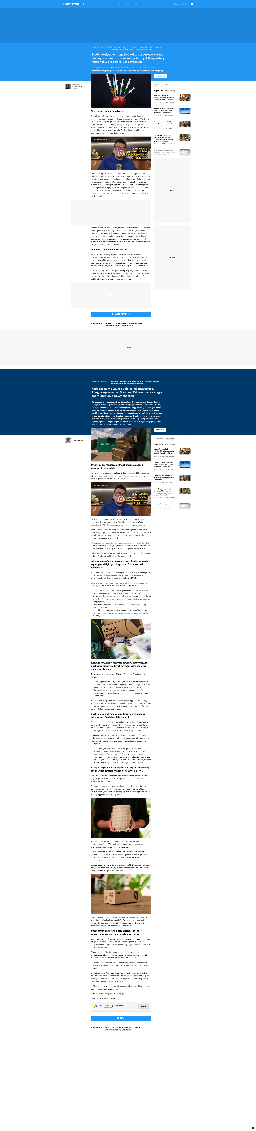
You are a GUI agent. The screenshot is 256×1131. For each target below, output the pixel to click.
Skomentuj (162, 85)
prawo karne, (109, 326)
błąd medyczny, (110, 323)
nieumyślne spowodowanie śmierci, (130, 323)
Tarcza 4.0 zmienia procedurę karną (117, 116)
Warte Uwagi (169, 91)
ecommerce (160, 430)
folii (136, 952)
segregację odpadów (119, 693)
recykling (127, 1030)
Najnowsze (158, 91)
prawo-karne (160, 76)
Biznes (129, 4)
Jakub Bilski (168, 129)
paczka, (132, 1027)
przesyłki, (119, 1030)
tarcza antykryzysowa (124, 326)
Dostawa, (114, 1027)
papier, (138, 1027)
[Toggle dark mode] (84, 4)
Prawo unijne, (109, 1030)
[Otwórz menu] (191, 4)
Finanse (138, 4)
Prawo (121, 4)
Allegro (119, 575)
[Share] (189, 85)
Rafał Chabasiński (170, 102)
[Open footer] (253, 1128)
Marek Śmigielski (170, 115)
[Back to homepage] (72, 4)
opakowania (119, 855)
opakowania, (123, 1027)
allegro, (107, 1027)
